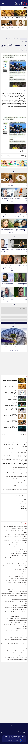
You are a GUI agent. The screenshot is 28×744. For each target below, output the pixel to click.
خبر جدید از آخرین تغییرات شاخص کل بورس (18, 653)
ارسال (14, 323)
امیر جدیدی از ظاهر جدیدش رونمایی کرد (21, 250)
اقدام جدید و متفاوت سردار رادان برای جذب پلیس (17, 620)
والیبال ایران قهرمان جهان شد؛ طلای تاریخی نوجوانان (17, 591)
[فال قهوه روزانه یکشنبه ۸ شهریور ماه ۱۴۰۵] (7, 23)
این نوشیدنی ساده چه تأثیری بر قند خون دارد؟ (18, 547)
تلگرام (21, 732)
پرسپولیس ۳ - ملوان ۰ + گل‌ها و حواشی (19, 609)
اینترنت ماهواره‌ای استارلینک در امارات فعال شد (18, 614)
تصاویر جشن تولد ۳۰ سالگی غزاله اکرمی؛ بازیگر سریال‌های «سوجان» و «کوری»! (8, 299)
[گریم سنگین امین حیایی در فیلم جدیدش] (7, 277)
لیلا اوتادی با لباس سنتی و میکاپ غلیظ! (21, 298)
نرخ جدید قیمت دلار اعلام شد (21, 628)
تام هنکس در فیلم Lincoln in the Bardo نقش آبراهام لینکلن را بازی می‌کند (7, 251)
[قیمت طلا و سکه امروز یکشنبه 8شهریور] (20, 13)
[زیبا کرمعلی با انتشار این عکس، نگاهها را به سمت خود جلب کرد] (20, 223)
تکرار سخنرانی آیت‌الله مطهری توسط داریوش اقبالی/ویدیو (8, 215)
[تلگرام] (4, 156)
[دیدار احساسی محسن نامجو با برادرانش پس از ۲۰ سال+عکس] (20, 208)
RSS (11, 726)
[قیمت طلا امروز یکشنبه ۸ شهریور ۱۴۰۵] (7, 13)
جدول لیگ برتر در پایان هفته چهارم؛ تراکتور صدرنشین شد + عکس (15, 574)
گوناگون (25, 7)
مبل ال (25, 510)
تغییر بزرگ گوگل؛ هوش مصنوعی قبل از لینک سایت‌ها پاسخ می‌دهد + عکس (10, 392)
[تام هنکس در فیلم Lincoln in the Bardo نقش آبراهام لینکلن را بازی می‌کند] (7, 243)
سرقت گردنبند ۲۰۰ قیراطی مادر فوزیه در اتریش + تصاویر (16, 659)
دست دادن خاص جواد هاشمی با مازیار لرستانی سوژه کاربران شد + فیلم (14, 587)
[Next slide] (26, 336)
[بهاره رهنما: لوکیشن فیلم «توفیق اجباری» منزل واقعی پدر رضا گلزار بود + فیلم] (7, 223)
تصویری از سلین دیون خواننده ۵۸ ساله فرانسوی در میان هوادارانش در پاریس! (7, 200)
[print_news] (9, 156)
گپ (25, 732)
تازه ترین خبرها (24, 508)
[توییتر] (2, 156)
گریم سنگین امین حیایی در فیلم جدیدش (7, 284)
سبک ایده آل (24, 501)
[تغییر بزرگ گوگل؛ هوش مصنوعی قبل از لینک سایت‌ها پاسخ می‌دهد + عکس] (22, 392)
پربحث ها (4, 434)
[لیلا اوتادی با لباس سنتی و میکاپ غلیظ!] (20, 292)
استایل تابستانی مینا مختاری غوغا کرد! (22, 266)
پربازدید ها (22, 434)
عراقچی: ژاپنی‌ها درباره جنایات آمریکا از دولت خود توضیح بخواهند (14, 611)
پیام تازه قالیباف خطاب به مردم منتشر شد (19, 599)
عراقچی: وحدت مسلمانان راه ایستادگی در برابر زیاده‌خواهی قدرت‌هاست (13, 593)
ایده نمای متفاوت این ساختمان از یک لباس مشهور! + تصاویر (14, 347)
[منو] (3, 3)
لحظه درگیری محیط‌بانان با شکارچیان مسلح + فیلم (17, 622)
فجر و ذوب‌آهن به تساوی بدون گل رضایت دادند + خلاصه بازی (11, 398)
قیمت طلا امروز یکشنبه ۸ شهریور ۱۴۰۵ (7, 18)
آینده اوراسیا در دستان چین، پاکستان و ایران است (17, 637)
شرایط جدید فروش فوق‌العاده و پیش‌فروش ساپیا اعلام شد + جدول (21, 200)
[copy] (25, 156)
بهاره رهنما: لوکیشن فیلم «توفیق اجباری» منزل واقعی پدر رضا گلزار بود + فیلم (7, 231)
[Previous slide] (2, 336)
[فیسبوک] (7, 156)
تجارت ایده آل (24, 506)
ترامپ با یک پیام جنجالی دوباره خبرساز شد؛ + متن (16, 476)
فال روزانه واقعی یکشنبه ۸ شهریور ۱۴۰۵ (10, 427)
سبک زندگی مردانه (23, 504)
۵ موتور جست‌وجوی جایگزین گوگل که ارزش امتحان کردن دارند (15, 540)
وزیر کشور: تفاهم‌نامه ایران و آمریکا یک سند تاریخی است (16, 569)
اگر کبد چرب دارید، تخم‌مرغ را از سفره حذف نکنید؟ (17, 549)
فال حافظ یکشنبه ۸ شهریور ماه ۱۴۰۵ (20, 27)
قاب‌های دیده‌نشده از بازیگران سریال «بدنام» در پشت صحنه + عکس (14, 571)
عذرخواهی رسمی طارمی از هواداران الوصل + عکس (17, 635)
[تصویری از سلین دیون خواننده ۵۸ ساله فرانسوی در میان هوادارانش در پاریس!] (7, 192)
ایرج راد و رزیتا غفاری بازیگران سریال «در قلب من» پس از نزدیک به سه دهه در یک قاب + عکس (7, 268)
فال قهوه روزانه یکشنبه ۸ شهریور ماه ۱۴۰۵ (7, 28)
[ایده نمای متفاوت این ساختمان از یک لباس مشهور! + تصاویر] (14, 336)
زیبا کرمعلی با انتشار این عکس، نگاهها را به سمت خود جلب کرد (21, 230)
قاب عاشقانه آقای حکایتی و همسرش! (22, 284)
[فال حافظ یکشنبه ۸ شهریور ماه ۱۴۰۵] (20, 23)
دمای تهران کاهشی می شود (21, 655)
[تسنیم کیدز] (14, 164)
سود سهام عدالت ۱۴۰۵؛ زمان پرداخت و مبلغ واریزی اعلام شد (15, 589)
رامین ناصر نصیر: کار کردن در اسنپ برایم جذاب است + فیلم (16, 580)
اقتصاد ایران (24, 499)
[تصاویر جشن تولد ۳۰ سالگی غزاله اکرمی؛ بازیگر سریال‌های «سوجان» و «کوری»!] (7, 292)
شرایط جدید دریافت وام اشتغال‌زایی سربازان (18, 633)
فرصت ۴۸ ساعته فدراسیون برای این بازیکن (18, 616)
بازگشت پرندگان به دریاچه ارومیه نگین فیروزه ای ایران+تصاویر (15, 657)
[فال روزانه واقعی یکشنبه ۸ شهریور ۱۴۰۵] (22, 428)
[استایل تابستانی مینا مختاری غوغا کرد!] (20, 259)
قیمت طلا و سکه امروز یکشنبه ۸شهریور (21, 18)
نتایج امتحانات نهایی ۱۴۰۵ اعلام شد (10, 410)
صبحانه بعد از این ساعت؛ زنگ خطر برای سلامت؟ (17, 544)
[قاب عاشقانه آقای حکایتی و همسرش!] (20, 277)
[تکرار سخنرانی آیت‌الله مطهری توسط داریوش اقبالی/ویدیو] (7, 208)
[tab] (17, 350)
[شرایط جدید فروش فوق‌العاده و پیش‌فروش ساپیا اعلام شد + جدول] (20, 192)
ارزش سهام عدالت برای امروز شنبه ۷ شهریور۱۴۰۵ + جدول (16, 618)
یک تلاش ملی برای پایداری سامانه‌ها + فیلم (18, 578)
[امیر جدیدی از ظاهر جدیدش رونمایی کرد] (20, 243)
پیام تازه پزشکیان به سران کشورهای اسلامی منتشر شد (16, 582)
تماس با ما (16, 726)
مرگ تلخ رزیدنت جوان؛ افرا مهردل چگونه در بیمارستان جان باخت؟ (14, 534)
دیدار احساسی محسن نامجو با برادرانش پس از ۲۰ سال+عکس (21, 215)
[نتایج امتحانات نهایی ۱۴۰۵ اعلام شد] (22, 410)
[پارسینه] (20, 3)
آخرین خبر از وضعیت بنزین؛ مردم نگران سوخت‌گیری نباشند (16, 584)
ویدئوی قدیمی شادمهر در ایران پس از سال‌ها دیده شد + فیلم (15, 557)
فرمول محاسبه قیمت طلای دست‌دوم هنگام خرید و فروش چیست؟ (14, 526)
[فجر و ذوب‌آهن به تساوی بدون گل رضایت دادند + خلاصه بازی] (22, 398)
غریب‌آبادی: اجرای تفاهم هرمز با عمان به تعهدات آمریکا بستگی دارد (14, 563)
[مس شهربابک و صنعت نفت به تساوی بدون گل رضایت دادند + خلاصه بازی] (22, 404)
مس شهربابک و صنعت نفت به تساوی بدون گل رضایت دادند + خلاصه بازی (10, 404)
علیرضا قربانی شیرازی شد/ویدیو (19, 483)
